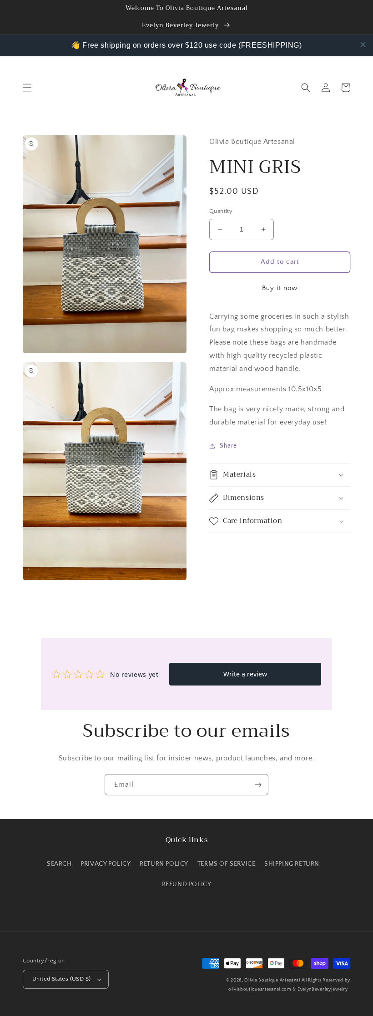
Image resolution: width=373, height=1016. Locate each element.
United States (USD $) (61, 979)
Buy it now (279, 288)
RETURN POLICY (164, 864)
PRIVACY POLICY (106, 864)
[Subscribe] (258, 784)
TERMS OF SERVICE (226, 864)
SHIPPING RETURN (291, 864)
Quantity (220, 211)
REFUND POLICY (187, 884)
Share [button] (228, 445)
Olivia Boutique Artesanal (272, 980)
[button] (27, 88)
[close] (363, 44)
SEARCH (59, 864)
